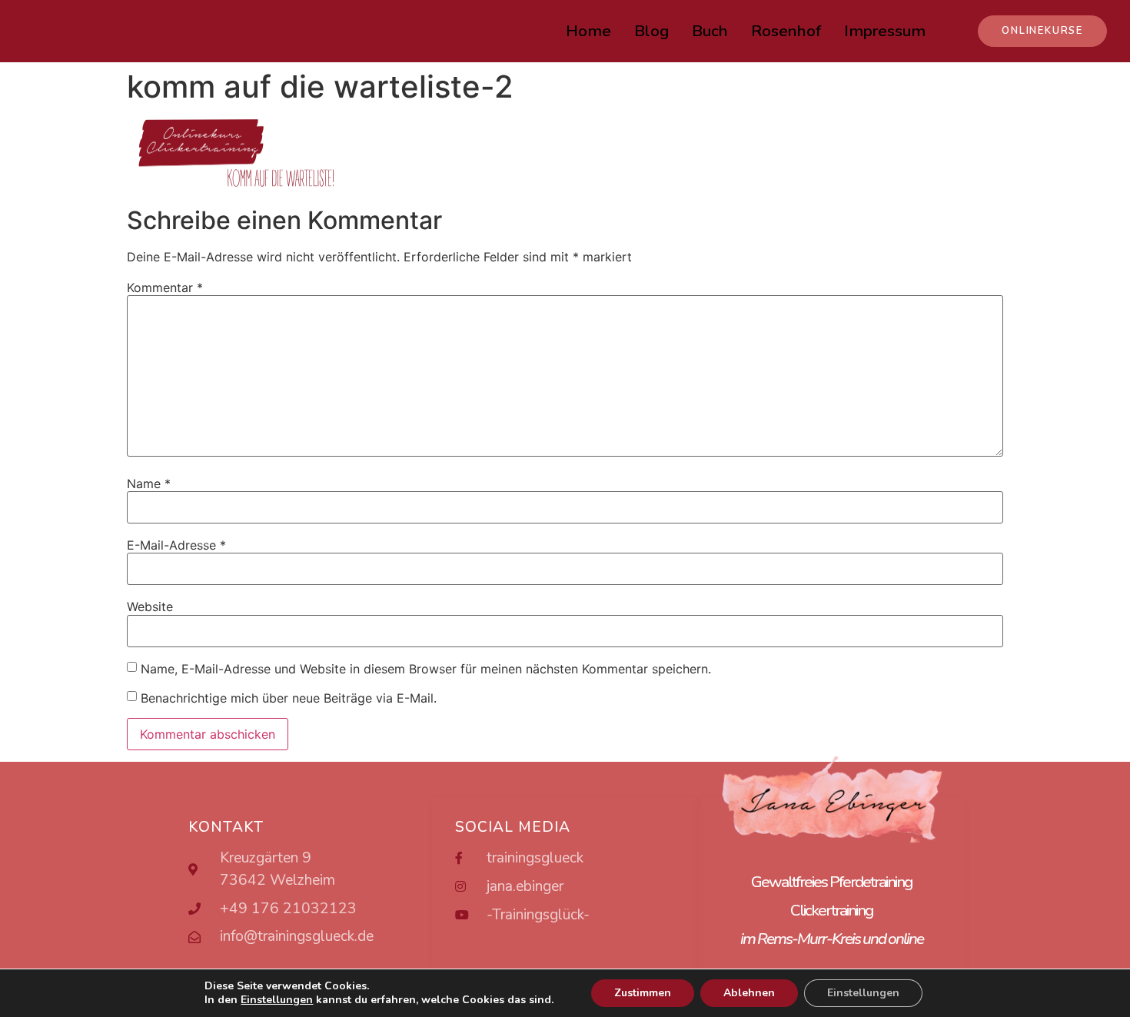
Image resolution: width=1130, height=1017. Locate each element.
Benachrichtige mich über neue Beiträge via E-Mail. (289, 698)
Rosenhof (786, 31)
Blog (651, 31)
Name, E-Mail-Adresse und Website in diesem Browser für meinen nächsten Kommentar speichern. (426, 669)
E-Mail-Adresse (176, 545)
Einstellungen (863, 992)
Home (588, 31)
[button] (1042, 31)
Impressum (885, 31)
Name (149, 483)
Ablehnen (749, 992)
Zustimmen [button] (642, 992)
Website (150, 606)
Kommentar (165, 287)
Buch (710, 31)
